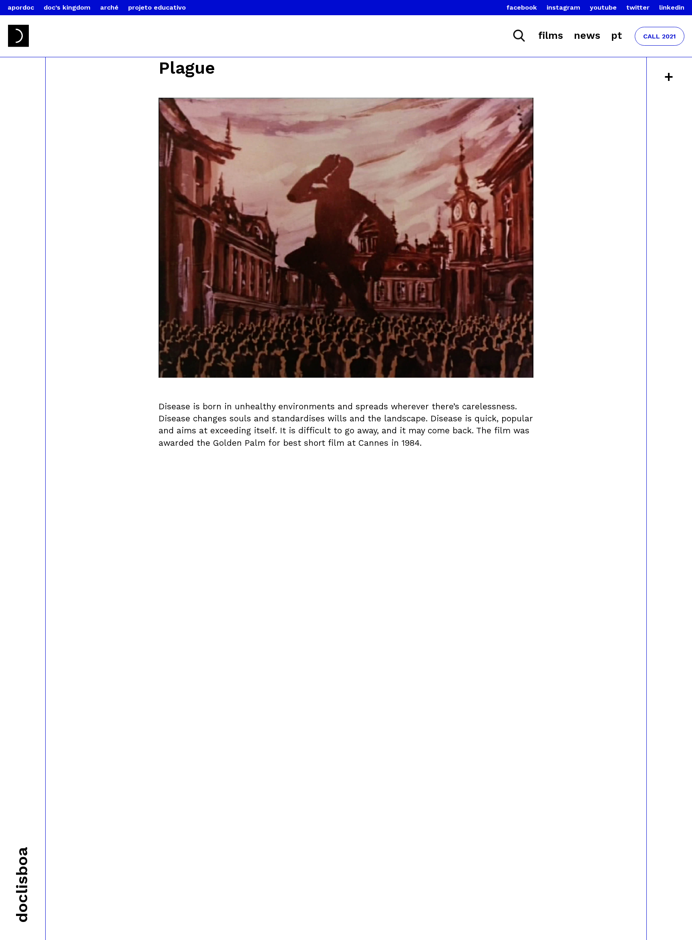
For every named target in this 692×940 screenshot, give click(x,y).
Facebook (522, 7)
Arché (109, 7)
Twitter (638, 7)
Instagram (563, 7)
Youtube (603, 7)
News (587, 35)
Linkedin (671, 7)
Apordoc (21, 7)
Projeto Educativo (157, 7)
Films (550, 35)
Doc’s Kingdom (67, 7)
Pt (616, 35)
